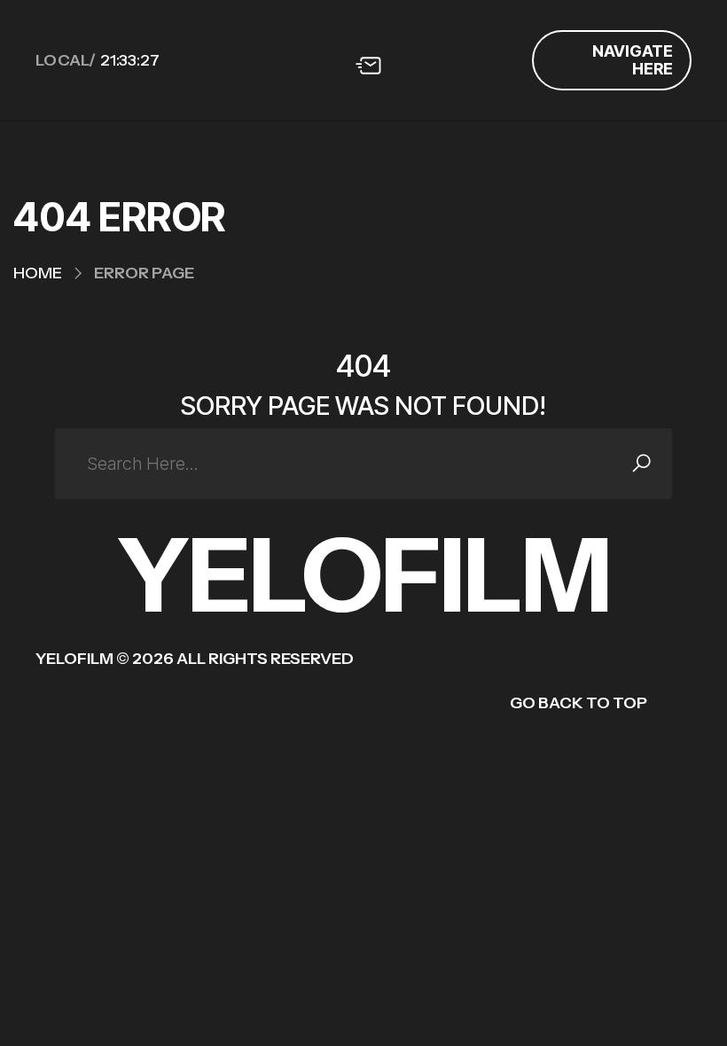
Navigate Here (632, 60)
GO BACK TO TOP (578, 703)
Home (37, 273)
